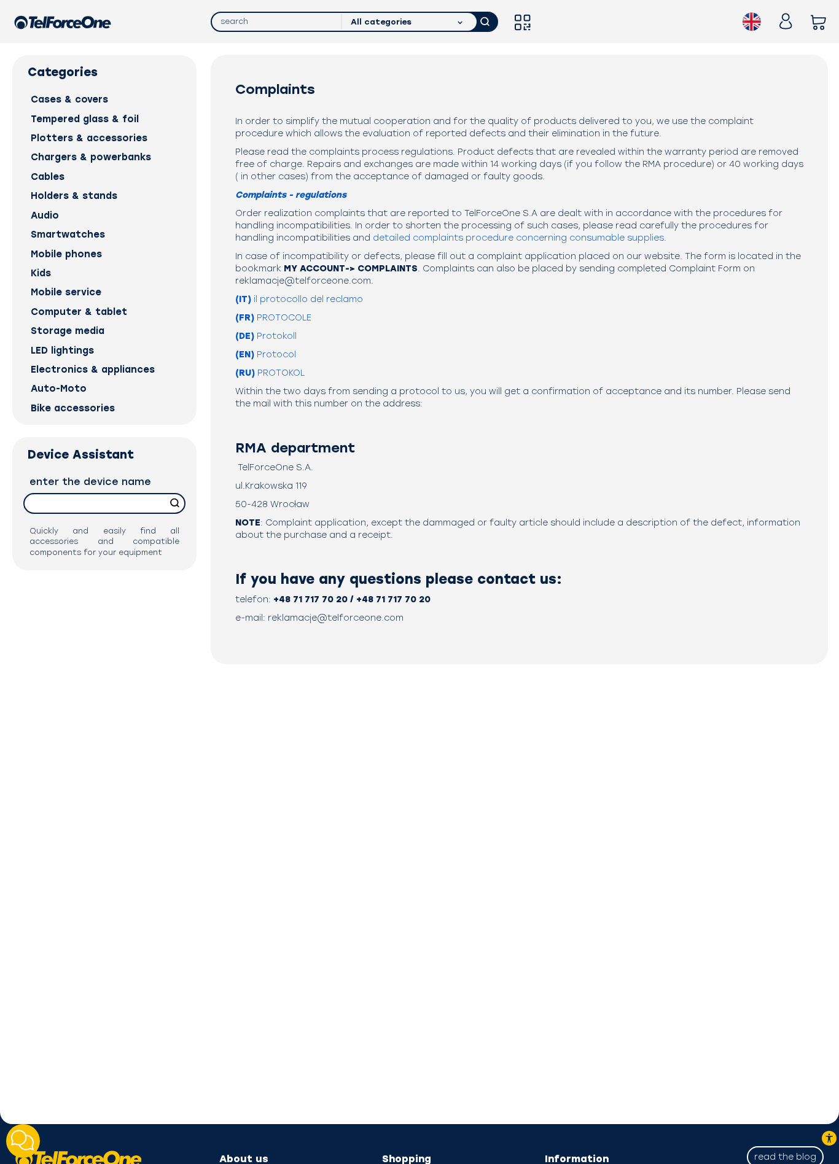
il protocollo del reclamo (299, 299)
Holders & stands (74, 195)
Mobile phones (66, 254)
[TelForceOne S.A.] (62, 21)
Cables (47, 176)
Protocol (265, 354)
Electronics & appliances (93, 369)
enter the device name (90, 481)
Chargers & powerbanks (91, 157)
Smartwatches (68, 234)
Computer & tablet (79, 311)
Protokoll (266, 336)
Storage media (67, 330)
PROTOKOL (270, 373)
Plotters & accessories (89, 138)
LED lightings (62, 350)
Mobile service (66, 292)
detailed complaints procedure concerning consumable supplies (518, 238)
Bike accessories (73, 408)
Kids (41, 273)
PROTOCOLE (273, 317)
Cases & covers (69, 99)
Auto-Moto (59, 388)
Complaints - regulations (290, 195)
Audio (45, 215)
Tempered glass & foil (85, 119)
